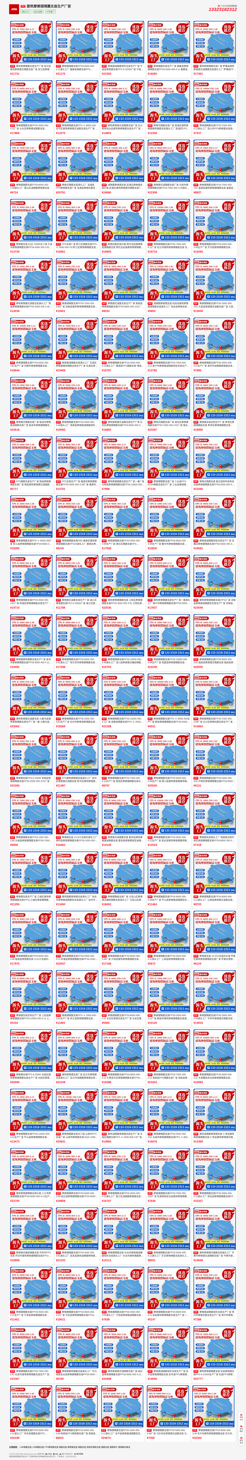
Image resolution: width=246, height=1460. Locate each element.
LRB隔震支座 (38, 1447)
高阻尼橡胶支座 (94, 1447)
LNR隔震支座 (26, 1447)
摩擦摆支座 (72, 1447)
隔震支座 (63, 1447)
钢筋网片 (114, 1447)
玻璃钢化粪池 (124, 1447)
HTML (49, 1454)
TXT (63, 1454)
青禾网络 (79, 1454)
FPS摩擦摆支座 (51, 1447)
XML (57, 1454)
